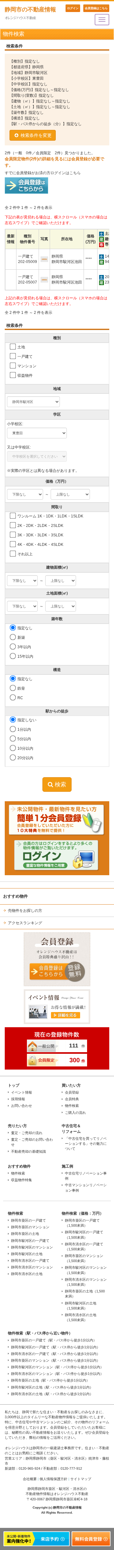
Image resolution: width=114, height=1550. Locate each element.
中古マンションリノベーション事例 (86, 1187)
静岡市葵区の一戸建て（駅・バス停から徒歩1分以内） (54, 1340)
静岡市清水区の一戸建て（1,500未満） (84, 1246)
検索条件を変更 (35, 135)
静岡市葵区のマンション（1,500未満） (84, 1258)
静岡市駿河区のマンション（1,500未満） (86, 1270)
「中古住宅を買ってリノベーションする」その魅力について (86, 1143)
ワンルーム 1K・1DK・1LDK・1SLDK (49, 516)
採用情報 (18, 1099)
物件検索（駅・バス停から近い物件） (40, 1333)
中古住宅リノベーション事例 (86, 1175)
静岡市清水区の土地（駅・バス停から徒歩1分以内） (52, 1394)
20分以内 (24, 758)
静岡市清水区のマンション (32, 1267)
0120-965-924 (29, 1468)
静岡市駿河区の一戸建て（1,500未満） (84, 1234)
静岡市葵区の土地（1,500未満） (85, 1293)
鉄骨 (20, 688)
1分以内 (23, 729)
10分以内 (24, 748)
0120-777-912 (71, 1468)
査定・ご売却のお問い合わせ (32, 1142)
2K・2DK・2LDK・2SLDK (39, 525)
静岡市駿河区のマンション (32, 1247)
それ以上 (24, 554)
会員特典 (72, 1099)
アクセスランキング (25, 923)
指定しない (26, 720)
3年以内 (23, 647)
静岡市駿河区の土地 (26, 1254)
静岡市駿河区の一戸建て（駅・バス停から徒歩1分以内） (55, 1347)
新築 (20, 637)
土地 (20, 347)
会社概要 (30, 1479)
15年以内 (24, 656)
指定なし (24, 628)
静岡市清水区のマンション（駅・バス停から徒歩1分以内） (57, 1374)
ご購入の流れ (75, 1112)
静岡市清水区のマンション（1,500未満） (86, 1282)
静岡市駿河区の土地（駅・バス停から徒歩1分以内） (52, 1387)
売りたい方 (17, 1126)
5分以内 (23, 739)
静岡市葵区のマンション (30, 1227)
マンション (26, 366)
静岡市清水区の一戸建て (30, 1260)
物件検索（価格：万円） (83, 1213)
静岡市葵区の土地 (25, 1234)
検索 (59, 784)
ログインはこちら (65, 173)
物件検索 (72, 1106)
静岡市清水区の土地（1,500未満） (80, 1317)
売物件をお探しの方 (25, 910)
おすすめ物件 (19, 1166)
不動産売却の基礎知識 (28, 1151)
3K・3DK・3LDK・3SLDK (39, 535)
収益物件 (24, 375)
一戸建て (24, 356)
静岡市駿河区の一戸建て (30, 1240)
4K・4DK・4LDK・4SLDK (39, 544)
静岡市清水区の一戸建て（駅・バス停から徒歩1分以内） (55, 1354)
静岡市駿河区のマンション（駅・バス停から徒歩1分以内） (57, 1367)
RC (19, 698)
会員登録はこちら (96, 8)
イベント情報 (21, 1092)
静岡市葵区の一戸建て (28, 1220)
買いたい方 (71, 1085)
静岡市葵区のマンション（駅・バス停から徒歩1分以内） (55, 1360)
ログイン (73, 8)
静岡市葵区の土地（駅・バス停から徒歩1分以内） (50, 1380)
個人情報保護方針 (53, 1479)
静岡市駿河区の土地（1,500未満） (80, 1305)
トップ (13, 1085)
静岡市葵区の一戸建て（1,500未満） (82, 1222)
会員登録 (72, 1092)
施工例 (67, 1166)
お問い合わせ (21, 1106)
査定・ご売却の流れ (26, 1133)
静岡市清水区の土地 (26, 1274)
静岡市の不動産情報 (30, 9)
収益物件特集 (21, 1180)
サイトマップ (80, 1479)
